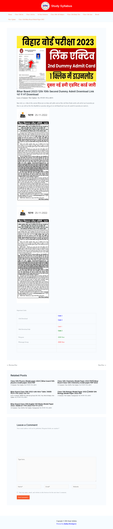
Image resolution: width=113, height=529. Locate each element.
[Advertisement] (56, 444)
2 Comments (60, 395)
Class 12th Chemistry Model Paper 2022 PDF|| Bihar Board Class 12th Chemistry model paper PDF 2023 (78, 382)
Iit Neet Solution (43, 14)
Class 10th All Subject (57, 14)
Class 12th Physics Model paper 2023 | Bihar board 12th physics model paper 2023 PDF (32, 382)
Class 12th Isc (19, 14)
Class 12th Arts (87, 14)
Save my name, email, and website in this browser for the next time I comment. (43, 492)
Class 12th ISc (68, 385)
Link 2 (60, 320)
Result (97, 14)
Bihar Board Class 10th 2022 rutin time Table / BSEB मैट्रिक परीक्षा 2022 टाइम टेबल (31, 392)
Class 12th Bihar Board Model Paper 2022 (31, 19)
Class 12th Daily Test (73, 14)
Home (10, 14)
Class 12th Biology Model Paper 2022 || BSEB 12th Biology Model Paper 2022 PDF (77, 392)
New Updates (33, 98)
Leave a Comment (22, 98)
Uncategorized (74, 395)
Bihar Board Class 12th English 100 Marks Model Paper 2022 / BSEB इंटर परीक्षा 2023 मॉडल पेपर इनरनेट (32, 405)
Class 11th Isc (30, 14)
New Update (12, 19)
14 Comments (14, 408)
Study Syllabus (61, 6)
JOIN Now (61, 337)
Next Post (102, 365)
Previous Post (12, 365)
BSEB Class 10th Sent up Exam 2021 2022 (30, 395)
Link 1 (60, 316)
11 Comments (61, 385)
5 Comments (13, 385)
